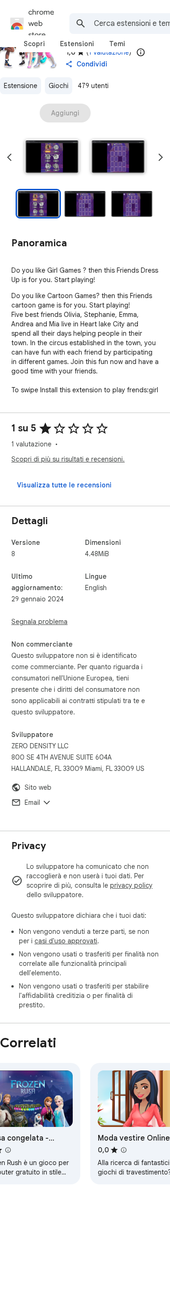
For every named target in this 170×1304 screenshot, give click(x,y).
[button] (52, 157)
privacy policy (131, 885)
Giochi (58, 85)
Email (32, 802)
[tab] (34, 43)
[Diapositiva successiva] (160, 157)
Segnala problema (39, 621)
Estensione (20, 85)
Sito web (38, 787)
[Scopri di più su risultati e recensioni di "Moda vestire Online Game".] (123, 1150)
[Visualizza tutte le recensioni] (64, 485)
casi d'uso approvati (65, 941)
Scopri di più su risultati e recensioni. (68, 459)
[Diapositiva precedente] (9, 157)
